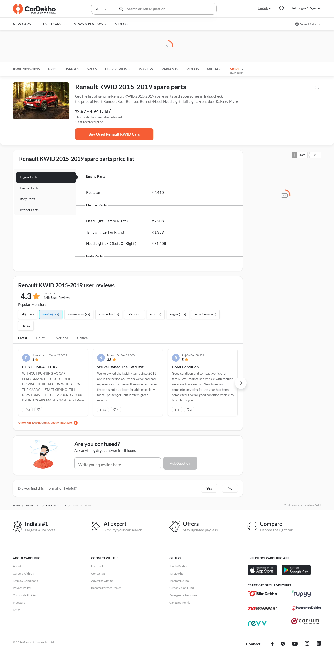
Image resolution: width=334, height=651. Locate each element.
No (230, 488)
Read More (229, 101)
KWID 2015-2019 (26, 69)
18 (104, 409)
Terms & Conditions (25, 581)
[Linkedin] (319, 644)
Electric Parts (29, 188)
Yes (209, 488)
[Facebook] (272, 644)
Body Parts (27, 199)
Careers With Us (23, 573)
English (263, 8)
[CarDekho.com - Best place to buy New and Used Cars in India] (34, 9)
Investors (19, 602)
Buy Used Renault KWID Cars (114, 134)
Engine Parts (29, 177)
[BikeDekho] (262, 593)
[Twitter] (283, 644)
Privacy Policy (22, 588)
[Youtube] (295, 644)
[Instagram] (307, 644)
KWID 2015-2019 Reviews (52, 423)
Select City (308, 24)
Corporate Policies (25, 595)
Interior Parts (29, 210)
